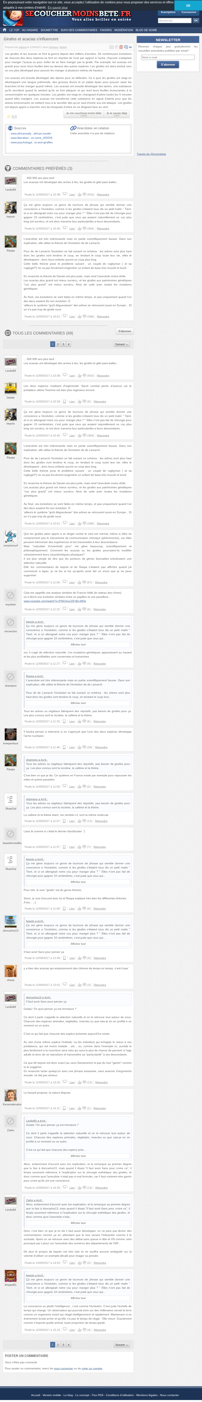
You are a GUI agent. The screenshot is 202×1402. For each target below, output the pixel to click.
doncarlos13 (10, 930)
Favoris (106, 30)
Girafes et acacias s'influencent (31, 39)
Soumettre (49, 30)
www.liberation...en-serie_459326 (31, 137)
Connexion (188, 12)
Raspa (11, 250)
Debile (11, 397)
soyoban (10, 604)
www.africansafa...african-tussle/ (31, 133)
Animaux (53, 47)
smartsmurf (11, 545)
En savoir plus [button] (58, 7)
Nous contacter (169, 1395)
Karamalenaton (12, 1104)
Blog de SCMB (146, 30)
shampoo (11, 685)
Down (84, 195)
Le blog (68, 1395)
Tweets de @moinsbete (151, 154)
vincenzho (10, 631)
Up (80, 195)
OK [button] (188, 5)
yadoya (23, 47)
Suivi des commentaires (79, 30)
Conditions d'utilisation (120, 1395)
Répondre (103, 194)
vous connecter (63, 1368)
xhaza (10, 980)
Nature (63, 47)
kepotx (11, 216)
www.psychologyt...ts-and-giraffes (32, 142)
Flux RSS (97, 1395)
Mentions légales (146, 1395)
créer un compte (92, 1368)
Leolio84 (10, 189)
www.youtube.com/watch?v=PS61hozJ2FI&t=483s (55, 601)
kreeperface (10, 743)
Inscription (168, 12)
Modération (123, 30)
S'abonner (124, 331)
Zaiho (10, 1130)
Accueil (35, 1395)
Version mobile (52, 1395)
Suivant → (121, 344)
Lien (72, 194)
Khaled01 (11, 1284)
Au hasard (30, 30)
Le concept (82, 1395)
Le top (14, 30)
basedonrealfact (13, 843)
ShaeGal (10, 808)
